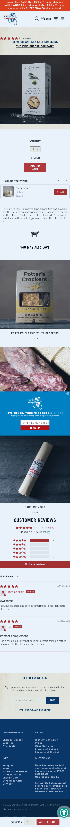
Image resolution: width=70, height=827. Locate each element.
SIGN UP (35, 428)
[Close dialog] (68, 393)
